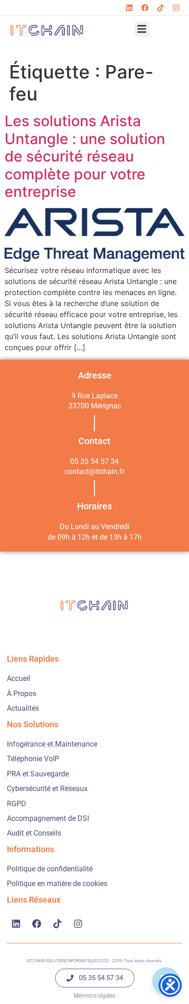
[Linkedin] (129, 7)
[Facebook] (145, 7)
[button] (142, 29)
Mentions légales (94, 996)
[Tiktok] (160, 7)
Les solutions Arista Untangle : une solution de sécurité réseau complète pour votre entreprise (85, 156)
